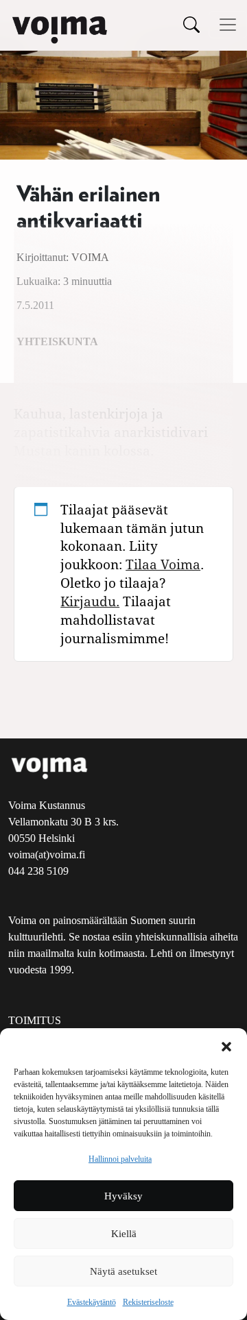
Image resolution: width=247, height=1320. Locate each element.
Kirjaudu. (89, 601)
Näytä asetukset (123, 1271)
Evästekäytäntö (91, 1302)
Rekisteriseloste (148, 1302)
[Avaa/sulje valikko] (228, 24)
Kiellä (124, 1233)
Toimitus (34, 1020)
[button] (226, 1045)
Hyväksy (123, 1196)
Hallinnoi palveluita (120, 1159)
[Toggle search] (191, 24)
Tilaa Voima (163, 564)
